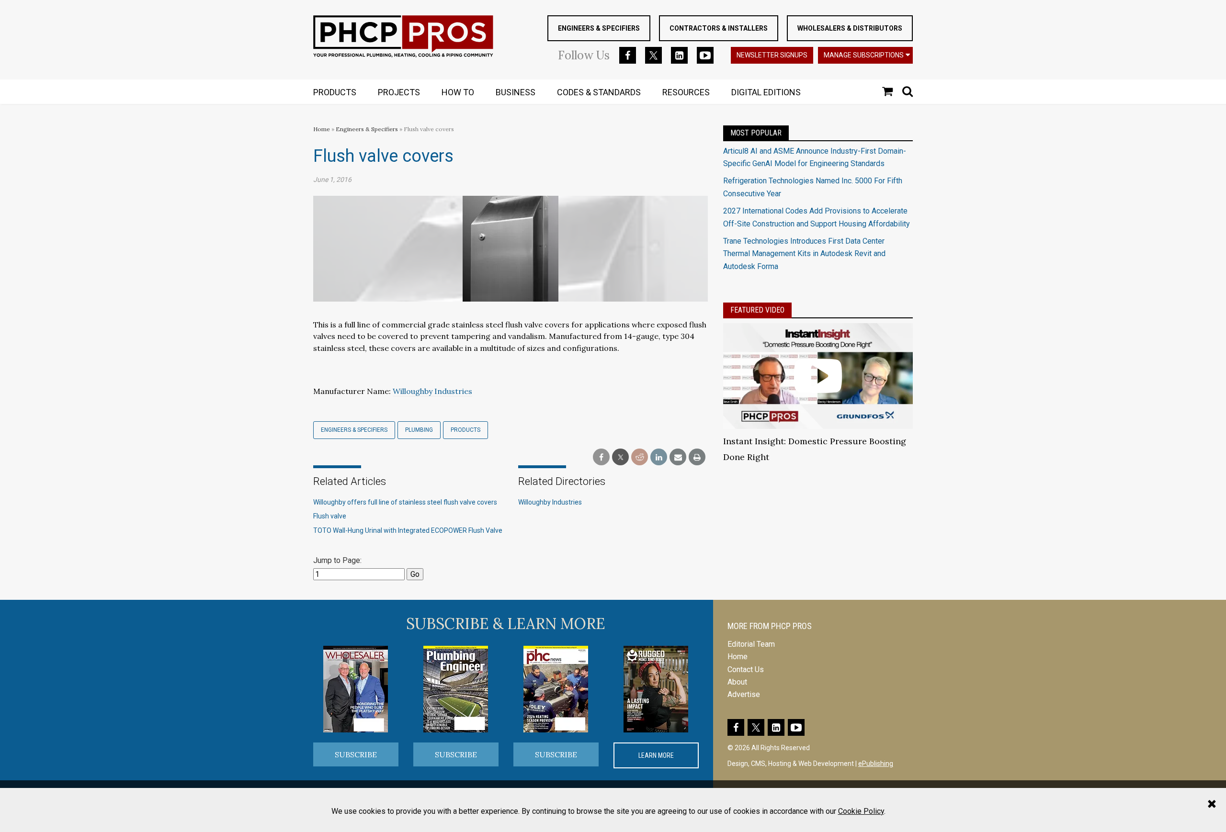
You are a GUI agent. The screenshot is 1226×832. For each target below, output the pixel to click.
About (737, 681)
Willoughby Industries (432, 391)
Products (465, 430)
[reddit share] (639, 457)
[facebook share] (601, 457)
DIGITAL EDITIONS (766, 92)
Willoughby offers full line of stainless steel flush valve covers (405, 502)
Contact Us (745, 669)
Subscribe (356, 754)
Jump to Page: (337, 560)
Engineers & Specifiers (599, 28)
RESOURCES (686, 92)
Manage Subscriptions (864, 55)
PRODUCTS (334, 92)
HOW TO (458, 92)
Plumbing (419, 430)
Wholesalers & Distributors (849, 28)
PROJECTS (399, 92)
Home (321, 129)
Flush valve (329, 516)
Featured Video (757, 310)
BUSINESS (515, 92)
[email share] (678, 457)
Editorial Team (751, 644)
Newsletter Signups (772, 55)
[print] (697, 457)
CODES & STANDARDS (599, 92)
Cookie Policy (861, 811)
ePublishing (875, 763)
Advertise (743, 694)
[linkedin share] (658, 457)
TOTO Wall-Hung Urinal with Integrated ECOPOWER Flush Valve (407, 530)
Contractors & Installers (719, 28)
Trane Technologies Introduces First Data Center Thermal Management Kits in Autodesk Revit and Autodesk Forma (804, 253)
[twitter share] (620, 457)
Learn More (656, 755)
